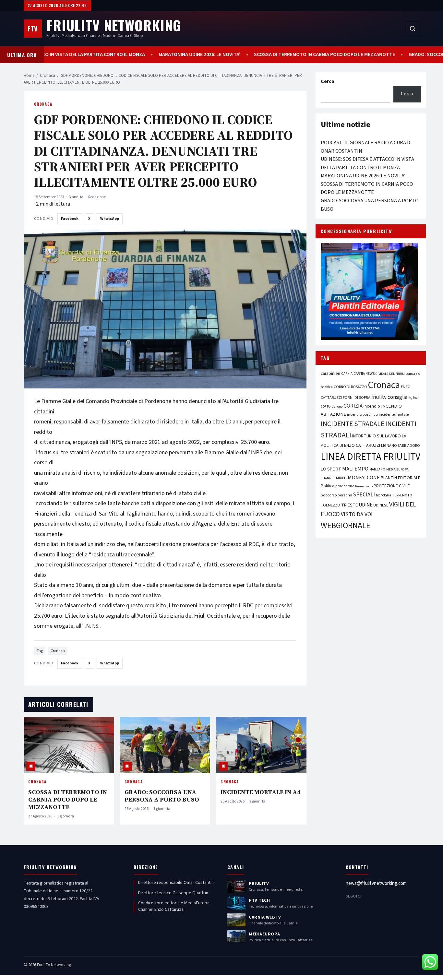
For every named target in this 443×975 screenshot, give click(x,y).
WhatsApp (109, 218)
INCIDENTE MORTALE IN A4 (260, 792)
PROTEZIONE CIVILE (392, 486)
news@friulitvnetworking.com (376, 883)
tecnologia (383, 495)
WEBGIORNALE (345, 525)
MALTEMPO (355, 469)
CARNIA (347, 373)
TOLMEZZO (330, 505)
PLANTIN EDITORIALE (400, 478)
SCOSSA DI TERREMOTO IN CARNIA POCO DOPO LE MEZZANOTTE (332, 54)
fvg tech (414, 397)
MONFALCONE (364, 478)
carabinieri (330, 373)
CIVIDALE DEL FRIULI (390, 373)
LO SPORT (331, 469)
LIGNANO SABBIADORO (400, 445)
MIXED (341, 478)
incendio (372, 406)
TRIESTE (349, 505)
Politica (327, 486)
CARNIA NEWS (364, 373)
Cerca (327, 81)
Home (29, 75)
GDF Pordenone (331, 406)
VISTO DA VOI (357, 514)
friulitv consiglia (389, 397)
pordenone (344, 486)
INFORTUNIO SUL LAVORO (376, 436)
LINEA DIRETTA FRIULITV (370, 457)
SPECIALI (364, 495)
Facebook (69, 218)
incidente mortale (394, 414)
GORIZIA (353, 406)
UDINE (365, 505)
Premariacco (364, 486)
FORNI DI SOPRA (356, 397)
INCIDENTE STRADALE (352, 424)
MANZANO (377, 469)
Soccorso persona (336, 495)
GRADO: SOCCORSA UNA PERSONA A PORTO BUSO (162, 795)
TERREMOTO (402, 495)
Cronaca (47, 75)
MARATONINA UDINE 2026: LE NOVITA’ (207, 54)
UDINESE (380, 505)
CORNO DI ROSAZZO (350, 387)
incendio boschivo (362, 414)
